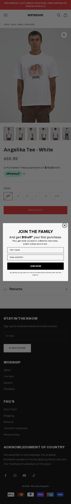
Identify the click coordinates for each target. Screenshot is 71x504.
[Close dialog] (64, 225)
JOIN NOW (35, 266)
